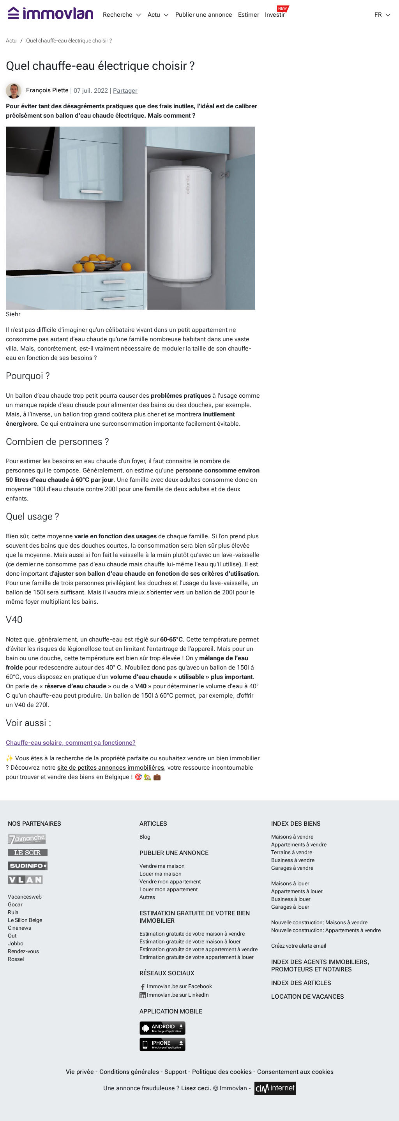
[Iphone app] (162, 1044)
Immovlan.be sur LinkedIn (177, 995)
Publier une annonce (203, 15)
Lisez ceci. (196, 1088)
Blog (144, 837)
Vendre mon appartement (170, 881)
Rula (13, 912)
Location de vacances (307, 996)
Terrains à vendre (291, 852)
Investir (275, 15)
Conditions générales (130, 1071)
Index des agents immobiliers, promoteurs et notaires (320, 965)
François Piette (47, 90)
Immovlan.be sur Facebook (179, 986)
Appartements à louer (297, 891)
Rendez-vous (23, 951)
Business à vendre (292, 860)
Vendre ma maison (162, 866)
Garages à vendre (292, 868)
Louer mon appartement (168, 889)
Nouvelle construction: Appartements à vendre (326, 930)
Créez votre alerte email (298, 946)
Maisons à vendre (292, 837)
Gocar (15, 904)
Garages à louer (290, 907)
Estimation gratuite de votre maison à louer (190, 941)
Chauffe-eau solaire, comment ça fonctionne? (71, 742)
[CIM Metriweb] (275, 1088)
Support (176, 1071)
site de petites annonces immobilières (110, 767)
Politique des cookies (222, 1071)
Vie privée (80, 1071)
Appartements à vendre (299, 844)
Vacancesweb (25, 897)
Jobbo (15, 943)
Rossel (16, 959)
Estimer (248, 15)
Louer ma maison (160, 874)
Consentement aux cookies (295, 1071)
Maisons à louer (290, 883)
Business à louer (291, 899)
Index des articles (301, 983)
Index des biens (296, 823)
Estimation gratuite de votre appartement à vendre (198, 949)
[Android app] (162, 1028)
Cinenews (19, 928)
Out (12, 935)
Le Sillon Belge (25, 920)
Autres (147, 897)
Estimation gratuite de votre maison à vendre (192, 934)
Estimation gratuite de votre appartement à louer (196, 957)
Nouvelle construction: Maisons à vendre (319, 922)
